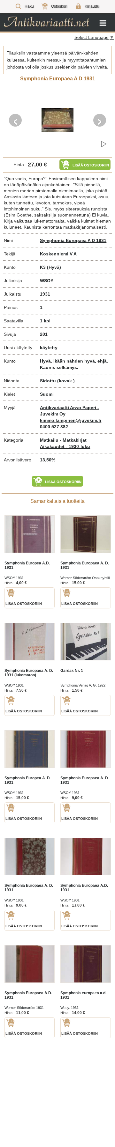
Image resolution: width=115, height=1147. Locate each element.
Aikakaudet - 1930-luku (65, 446)
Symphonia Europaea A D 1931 (73, 240)
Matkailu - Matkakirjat (63, 440)
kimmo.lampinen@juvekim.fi (70, 420)
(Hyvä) (54, 267)
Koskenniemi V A (58, 253)
